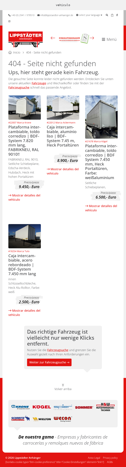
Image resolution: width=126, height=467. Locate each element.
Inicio (16, 52)
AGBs (110, 462)
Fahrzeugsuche (18, 87)
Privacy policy (110, 457)
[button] (53, 37)
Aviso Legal (94, 457)
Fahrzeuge (39, 83)
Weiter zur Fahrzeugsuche (47, 362)
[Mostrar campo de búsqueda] (107, 15)
